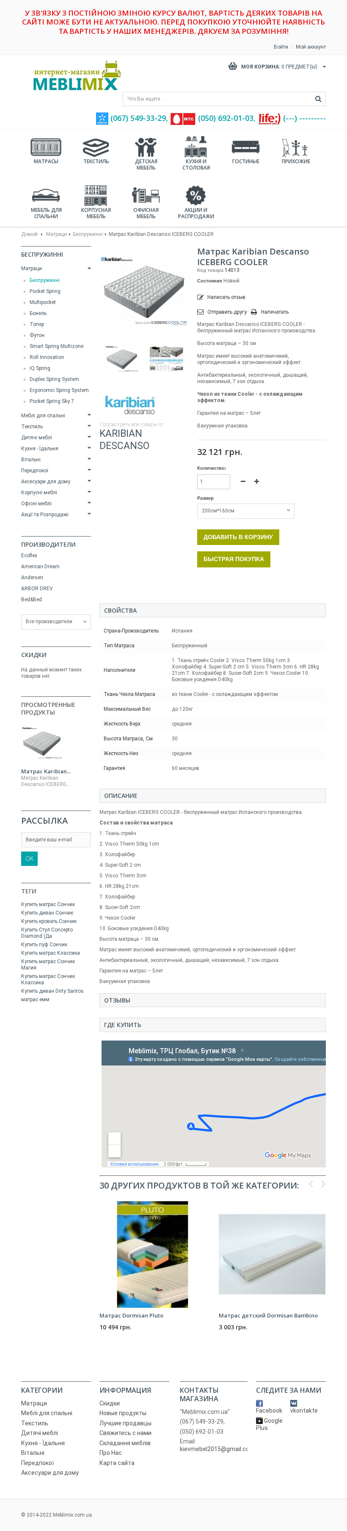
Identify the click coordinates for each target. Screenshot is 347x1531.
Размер (206, 498)
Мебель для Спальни (46, 213)
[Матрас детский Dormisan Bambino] (272, 1254)
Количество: (211, 468)
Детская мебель (146, 164)
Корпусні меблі (39, 493)
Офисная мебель (146, 213)
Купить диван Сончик (47, 913)
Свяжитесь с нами (125, 1433)
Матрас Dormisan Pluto (131, 1315)
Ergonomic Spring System (59, 390)
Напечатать (275, 312)
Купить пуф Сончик (44, 945)
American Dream (40, 567)
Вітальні (31, 460)
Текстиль (96, 161)
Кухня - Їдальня (39, 449)
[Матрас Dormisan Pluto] (152, 1254)
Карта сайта (117, 1463)
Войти (281, 47)
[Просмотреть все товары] (130, 406)
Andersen (32, 578)
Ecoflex (29, 556)
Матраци (56, 234)
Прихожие (296, 161)
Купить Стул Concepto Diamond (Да (47, 933)
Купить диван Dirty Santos (52, 991)
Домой (29, 234)
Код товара (210, 270)
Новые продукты (122, 1413)
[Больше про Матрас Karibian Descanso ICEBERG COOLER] (42, 743)
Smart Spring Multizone (56, 346)
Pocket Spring (45, 291)
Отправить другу (227, 312)
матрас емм (35, 999)
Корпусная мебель (96, 213)
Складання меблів (125, 1443)
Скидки (34, 655)
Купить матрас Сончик (48, 904)
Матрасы (46, 161)
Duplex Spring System (54, 379)
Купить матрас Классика (50, 953)
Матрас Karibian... (46, 771)
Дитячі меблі (36, 438)
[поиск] (318, 99)
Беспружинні (88, 234)
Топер (37, 324)
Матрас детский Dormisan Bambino (268, 1315)
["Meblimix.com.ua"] (74, 75)
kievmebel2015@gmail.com (217, 1449)
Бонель (38, 313)
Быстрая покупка (234, 559)
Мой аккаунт (311, 47)
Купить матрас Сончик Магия (48, 965)
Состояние (209, 280)
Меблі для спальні (43, 416)
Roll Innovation (47, 357)
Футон (37, 335)
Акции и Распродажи (196, 213)
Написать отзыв (225, 297)
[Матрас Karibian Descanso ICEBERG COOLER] (122, 359)
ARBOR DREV (37, 589)
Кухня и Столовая (196, 164)
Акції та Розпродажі (45, 515)
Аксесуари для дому (45, 482)
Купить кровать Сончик (49, 921)
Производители (48, 544)
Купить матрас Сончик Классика (48, 979)
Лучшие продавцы (125, 1423)
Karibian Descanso (124, 440)
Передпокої (34, 471)
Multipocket (43, 302)
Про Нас (110, 1452)
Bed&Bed (31, 600)
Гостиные (245, 161)
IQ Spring (40, 368)
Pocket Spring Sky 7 (52, 401)
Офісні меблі (36, 504)
